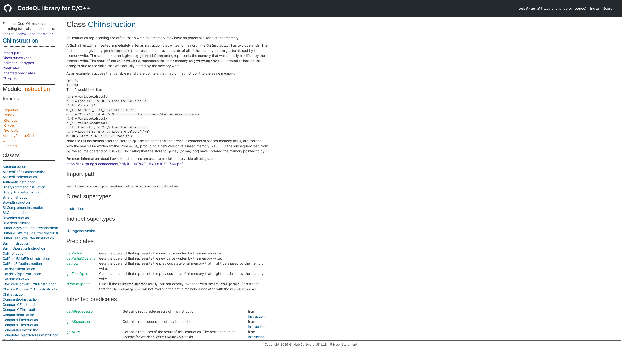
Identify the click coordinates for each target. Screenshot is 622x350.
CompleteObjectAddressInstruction (31, 335)
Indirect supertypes (18, 63)
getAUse (73, 332)
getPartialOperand (81, 258)
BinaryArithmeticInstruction (24, 187)
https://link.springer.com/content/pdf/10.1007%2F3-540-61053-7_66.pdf (124, 164)
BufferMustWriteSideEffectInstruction (32, 233)
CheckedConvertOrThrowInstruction (31, 289)
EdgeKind (10, 110)
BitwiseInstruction (17, 223)
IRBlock (9, 115)
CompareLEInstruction (20, 320)
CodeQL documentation (34, 34)
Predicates (11, 68)
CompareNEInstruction (21, 330)
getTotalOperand (80, 273)
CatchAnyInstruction (19, 269)
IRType (8, 125)
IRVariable (10, 130)
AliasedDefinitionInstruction (24, 172)
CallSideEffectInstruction (22, 264)
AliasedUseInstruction (20, 177)
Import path (12, 53)
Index (594, 8)
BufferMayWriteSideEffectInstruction (32, 228)
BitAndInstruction (16, 202)
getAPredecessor (80, 311)
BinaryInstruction (16, 197)
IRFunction (11, 120)
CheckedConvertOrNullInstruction (29, 284)
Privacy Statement (343, 344)
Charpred (10, 78)
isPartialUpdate (78, 284)
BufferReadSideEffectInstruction (28, 238)
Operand (10, 146)
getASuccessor (78, 321)
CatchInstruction (16, 279)
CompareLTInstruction (20, 325)
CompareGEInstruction (20, 304)
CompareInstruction (18, 315)
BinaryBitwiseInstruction (22, 192)
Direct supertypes (17, 58)
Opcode (9, 141)
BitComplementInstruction (23, 207)
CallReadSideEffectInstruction (26, 258)
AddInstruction (14, 167)
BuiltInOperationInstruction (24, 248)
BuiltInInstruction (16, 243)
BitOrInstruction (15, 212)
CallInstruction (14, 253)
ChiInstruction (20, 40)
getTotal (72, 263)
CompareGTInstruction (21, 309)
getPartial (74, 253)
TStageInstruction (81, 231)
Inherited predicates (19, 73)
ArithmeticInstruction (19, 182)
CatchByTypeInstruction (22, 274)
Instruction (36, 89)
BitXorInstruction (16, 218)
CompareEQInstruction (21, 299)
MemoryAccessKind (18, 135)
